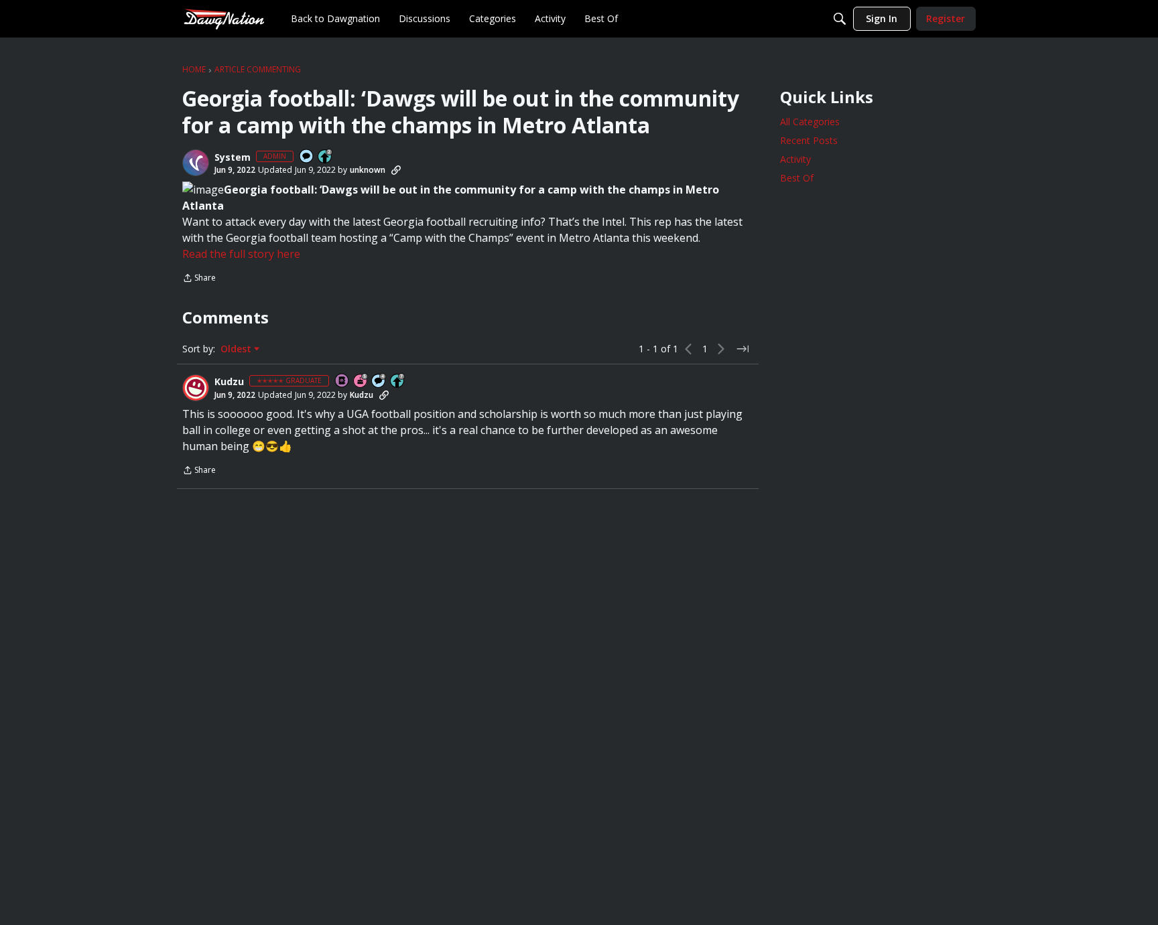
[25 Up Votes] (326, 157)
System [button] (232, 157)
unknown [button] (367, 169)
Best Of (797, 177)
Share (199, 279)
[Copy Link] (396, 170)
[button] (195, 162)
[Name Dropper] (342, 381)
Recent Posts (809, 140)
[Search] (840, 19)
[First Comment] (307, 157)
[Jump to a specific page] (742, 349)
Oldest (237, 349)
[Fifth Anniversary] (361, 381)
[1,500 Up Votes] (398, 381)
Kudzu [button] (229, 382)
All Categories (810, 121)
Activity (795, 159)
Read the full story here (241, 253)
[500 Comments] (379, 381)
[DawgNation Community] (223, 18)
